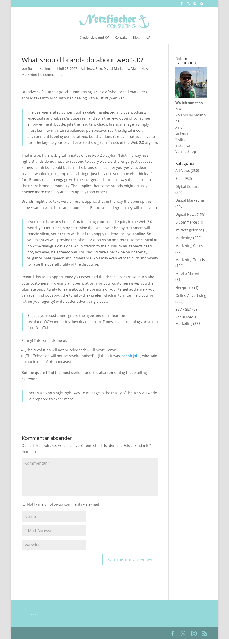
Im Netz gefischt (188, 230)
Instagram (184, 145)
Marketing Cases (189, 245)
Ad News (87, 68)
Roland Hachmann (42, 68)
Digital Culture (187, 186)
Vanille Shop (185, 151)
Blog (136, 38)
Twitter (181, 139)
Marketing (29, 74)
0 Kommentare (51, 74)
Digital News (140, 68)
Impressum (30, 614)
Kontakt (121, 38)
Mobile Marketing (190, 273)
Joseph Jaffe (130, 355)
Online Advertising (190, 295)
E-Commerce (186, 222)
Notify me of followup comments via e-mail (63, 504)
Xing (178, 127)
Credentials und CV (94, 38)
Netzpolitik (184, 287)
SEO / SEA (183, 309)
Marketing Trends (190, 259)
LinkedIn (182, 133)
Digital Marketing (116, 68)
